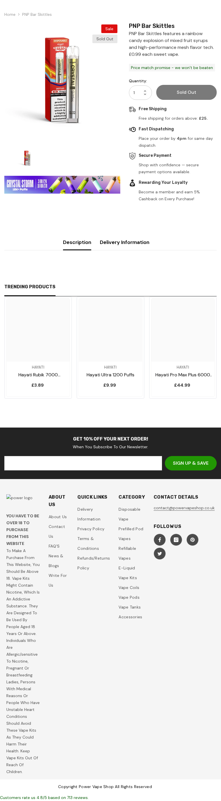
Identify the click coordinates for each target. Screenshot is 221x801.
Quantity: (138, 80)
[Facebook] (160, 540)
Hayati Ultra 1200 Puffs (110, 375)
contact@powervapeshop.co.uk (184, 507)
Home (10, 14)
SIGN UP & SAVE (191, 463)
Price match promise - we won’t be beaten (172, 67)
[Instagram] (176, 540)
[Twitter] (160, 554)
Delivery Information (124, 242)
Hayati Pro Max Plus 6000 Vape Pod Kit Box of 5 (182, 375)
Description (77, 242)
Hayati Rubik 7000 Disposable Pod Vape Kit (38, 375)
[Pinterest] (192, 540)
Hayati (38, 367)
